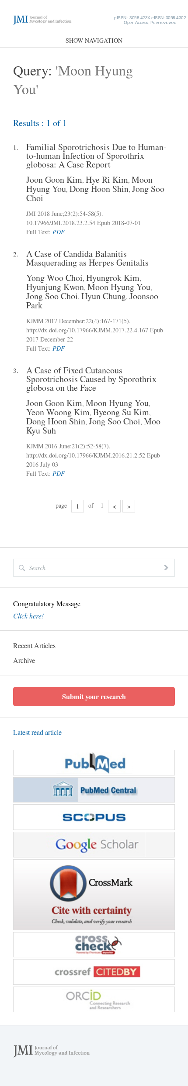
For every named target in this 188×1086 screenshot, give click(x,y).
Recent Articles (34, 645)
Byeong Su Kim (121, 412)
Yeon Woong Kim (58, 412)
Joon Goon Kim (54, 179)
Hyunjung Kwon (55, 287)
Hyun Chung (103, 296)
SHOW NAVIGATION (94, 40)
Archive (24, 660)
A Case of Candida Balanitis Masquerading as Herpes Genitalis (87, 258)
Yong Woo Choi (54, 277)
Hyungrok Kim (112, 277)
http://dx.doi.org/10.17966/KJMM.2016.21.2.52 (85, 455)
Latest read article (37, 732)
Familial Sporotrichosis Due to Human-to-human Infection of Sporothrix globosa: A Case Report (96, 156)
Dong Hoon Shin (99, 189)
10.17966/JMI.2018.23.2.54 (60, 223)
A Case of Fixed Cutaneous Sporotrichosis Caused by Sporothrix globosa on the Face (91, 379)
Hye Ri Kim (107, 179)
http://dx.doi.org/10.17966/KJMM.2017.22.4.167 (87, 330)
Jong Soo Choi (52, 296)
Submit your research (94, 696)
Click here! (28, 615)
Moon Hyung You (118, 287)
